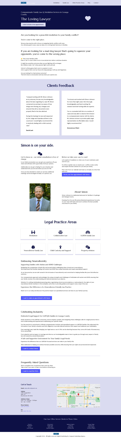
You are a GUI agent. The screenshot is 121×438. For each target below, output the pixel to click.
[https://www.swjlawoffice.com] (28, 3)
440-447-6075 (25, 406)
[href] (78, 395)
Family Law (66, 3)
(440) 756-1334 (27, 411)
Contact (96, 3)
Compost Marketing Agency (77, 436)
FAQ (89, 3)
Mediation (56, 3)
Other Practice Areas (78, 3)
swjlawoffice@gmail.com (30, 388)
